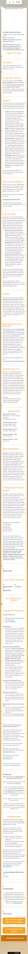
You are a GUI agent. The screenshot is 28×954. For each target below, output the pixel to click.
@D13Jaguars (10, 41)
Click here (5, 453)
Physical (14, 618)
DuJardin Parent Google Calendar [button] (14, 930)
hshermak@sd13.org (8, 865)
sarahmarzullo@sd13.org (14, 554)
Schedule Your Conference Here (11, 199)
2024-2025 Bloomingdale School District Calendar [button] (14, 921)
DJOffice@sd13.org (19, 49)
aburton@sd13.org (7, 866)
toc (2, 8)
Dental (17, 618)
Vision (22, 618)
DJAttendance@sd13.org (15, 46)
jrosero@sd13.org (15, 765)
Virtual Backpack (17, 903)
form (15, 787)
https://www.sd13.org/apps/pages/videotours (14, 361)
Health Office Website (10, 621)
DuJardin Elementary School (14, 39)
